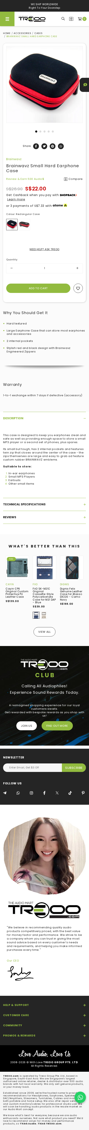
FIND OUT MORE (57, 726)
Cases (38, 33)
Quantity (12, 259)
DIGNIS (64, 584)
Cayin (10, 584)
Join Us (26, 726)
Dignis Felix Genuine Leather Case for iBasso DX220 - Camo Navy (71, 594)
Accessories (22, 33)
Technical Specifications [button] (24, 504)
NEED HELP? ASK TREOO (44, 249)
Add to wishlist (78, 288)
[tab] (44, 418)
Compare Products (71, 19)
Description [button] (13, 418)
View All (44, 632)
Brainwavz (14, 159)
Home (7, 33)
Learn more (16, 199)
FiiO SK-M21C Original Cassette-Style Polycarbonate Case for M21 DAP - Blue (44, 595)
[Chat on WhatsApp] (80, 1097)
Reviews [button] (9, 517)
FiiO (35, 584)
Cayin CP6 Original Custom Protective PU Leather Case (17, 593)
